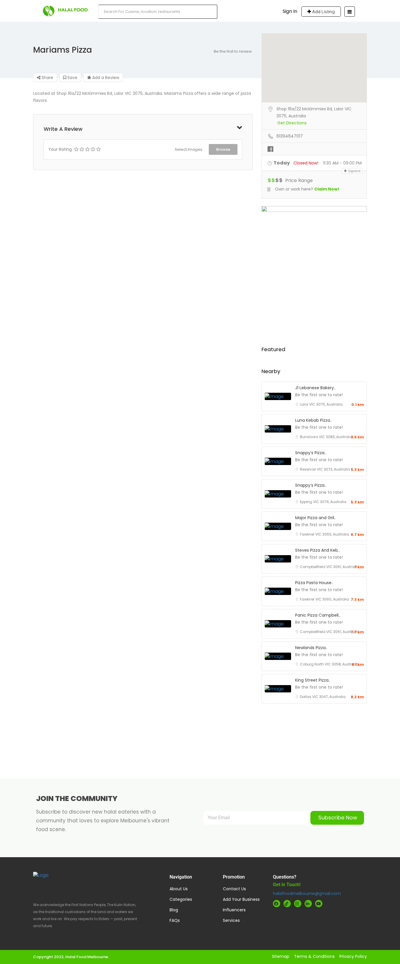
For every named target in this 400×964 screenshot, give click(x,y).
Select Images (188, 149)
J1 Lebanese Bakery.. (315, 388)
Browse (223, 149)
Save (71, 77)
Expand (354, 171)
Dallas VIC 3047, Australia (323, 696)
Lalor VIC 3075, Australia (321, 404)
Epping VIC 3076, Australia (323, 501)
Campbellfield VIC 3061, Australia (329, 566)
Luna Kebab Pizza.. (313, 420)
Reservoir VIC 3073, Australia (325, 469)
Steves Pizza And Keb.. (317, 550)
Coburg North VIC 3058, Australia (329, 664)
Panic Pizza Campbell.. (317, 615)
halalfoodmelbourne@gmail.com (307, 893)
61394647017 (289, 136)
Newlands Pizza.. (311, 648)
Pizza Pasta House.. (314, 583)
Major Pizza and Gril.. (315, 518)
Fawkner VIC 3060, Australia (324, 534)
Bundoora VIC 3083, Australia (326, 436)
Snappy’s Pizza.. (310, 453)
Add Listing (323, 11)
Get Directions (292, 123)
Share (46, 77)
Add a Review (105, 77)
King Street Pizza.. (312, 680)
